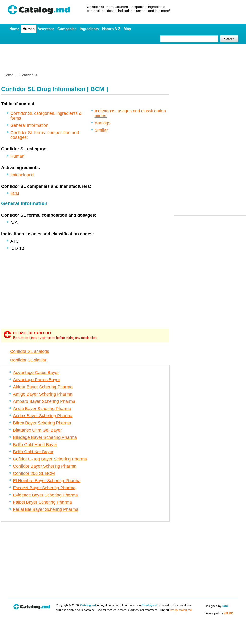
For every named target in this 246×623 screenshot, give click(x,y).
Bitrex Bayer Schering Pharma (42, 423)
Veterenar (46, 29)
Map (127, 29)
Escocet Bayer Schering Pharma (44, 487)
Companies (66, 29)
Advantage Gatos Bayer (36, 372)
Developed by (219, 613)
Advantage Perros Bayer (36, 379)
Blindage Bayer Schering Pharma (45, 437)
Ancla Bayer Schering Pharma (42, 408)
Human (29, 29)
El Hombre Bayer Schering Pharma (46, 480)
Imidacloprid (22, 174)
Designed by (216, 606)
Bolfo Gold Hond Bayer (35, 444)
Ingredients (89, 29)
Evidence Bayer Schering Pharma (45, 495)
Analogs (102, 123)
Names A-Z (111, 29)
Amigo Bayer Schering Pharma (42, 394)
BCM (14, 193)
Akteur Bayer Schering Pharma (43, 387)
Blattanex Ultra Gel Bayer (37, 430)
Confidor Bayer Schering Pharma (44, 466)
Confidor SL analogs (29, 351)
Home (14, 29)
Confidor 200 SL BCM (34, 473)
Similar (101, 130)
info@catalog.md (181, 610)
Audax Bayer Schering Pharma (42, 415)
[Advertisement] (122, 56)
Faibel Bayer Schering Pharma (42, 502)
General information (29, 125)
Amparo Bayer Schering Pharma (44, 401)
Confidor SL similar (28, 360)
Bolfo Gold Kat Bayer (33, 451)
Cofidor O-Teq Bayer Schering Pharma (50, 459)
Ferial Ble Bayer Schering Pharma (45, 509)
